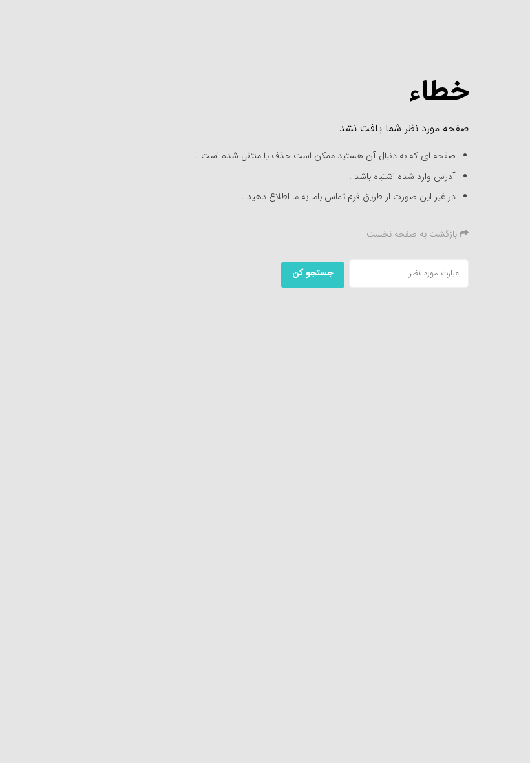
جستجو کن (313, 273)
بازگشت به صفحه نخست (413, 234)
